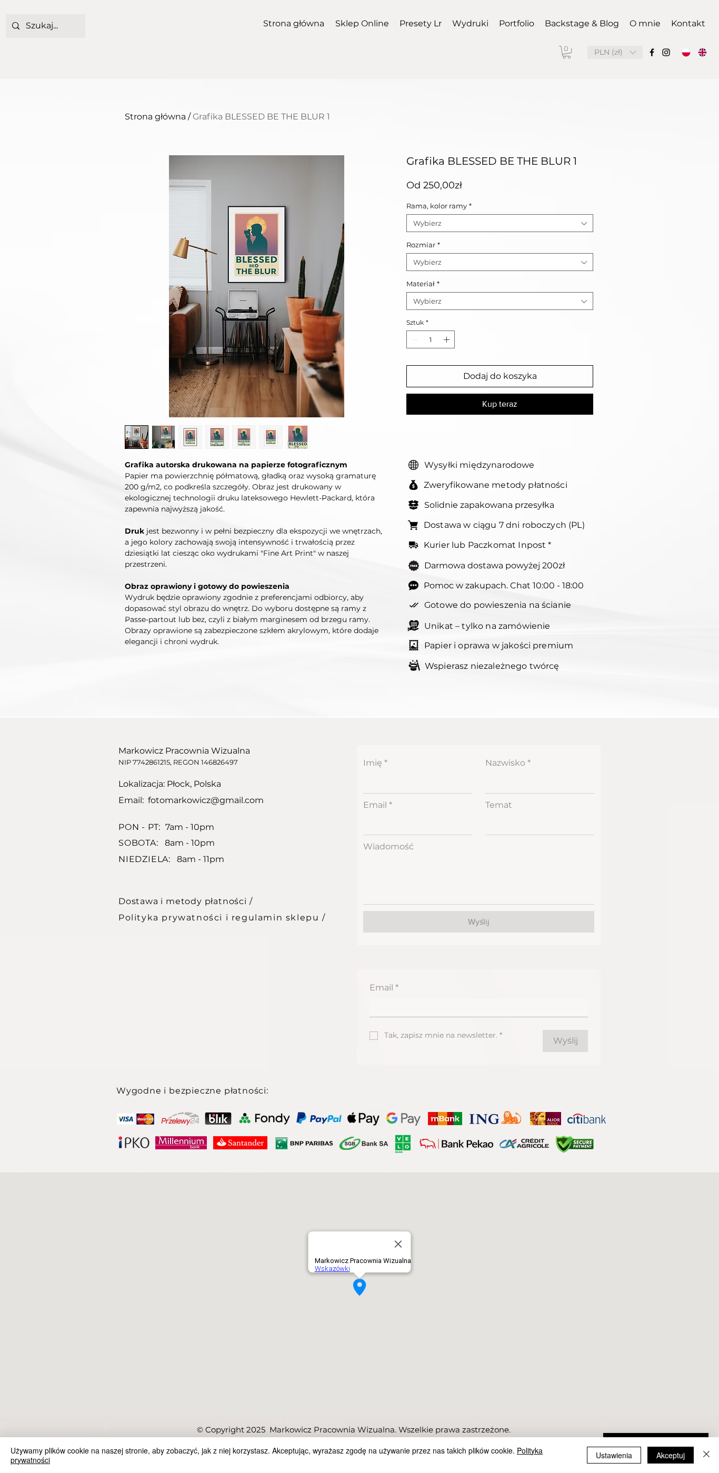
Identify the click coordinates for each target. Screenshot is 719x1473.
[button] (566, 52)
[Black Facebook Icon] (652, 52)
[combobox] (499, 223)
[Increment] (447, 339)
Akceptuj (670, 1455)
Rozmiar (423, 245)
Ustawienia (614, 1455)
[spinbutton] (431, 339)
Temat (498, 805)
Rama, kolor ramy (439, 206)
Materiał (423, 283)
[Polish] (686, 52)
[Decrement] (414, 339)
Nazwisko (508, 763)
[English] (702, 52)
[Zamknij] (706, 1455)
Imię (375, 763)
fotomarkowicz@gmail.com (206, 800)
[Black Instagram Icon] (666, 52)
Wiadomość (388, 846)
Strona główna (155, 117)
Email (377, 805)
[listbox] (615, 52)
